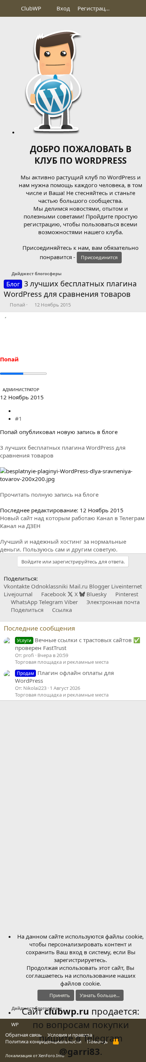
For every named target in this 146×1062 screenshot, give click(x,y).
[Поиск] (137, 8)
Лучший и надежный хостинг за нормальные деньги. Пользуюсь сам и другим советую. (63, 545)
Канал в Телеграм (121, 518)
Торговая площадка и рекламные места (62, 662)
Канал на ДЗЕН (20, 526)
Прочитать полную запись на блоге (49, 494)
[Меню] (10, 8)
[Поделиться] (18, 410)
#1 (18, 418)
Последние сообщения (39, 628)
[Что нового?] (122, 8)
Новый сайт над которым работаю (47, 518)
